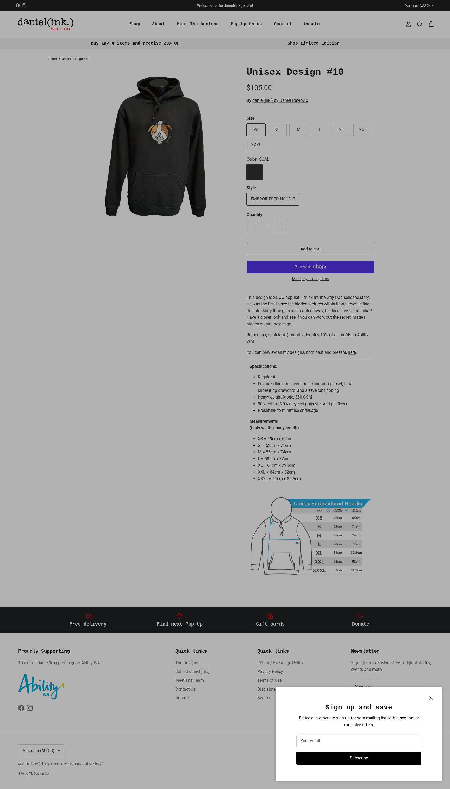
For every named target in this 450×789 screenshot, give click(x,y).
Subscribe (359, 757)
